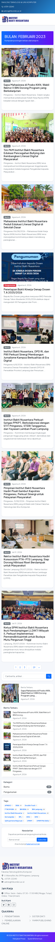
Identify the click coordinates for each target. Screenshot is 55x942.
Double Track (31, 805)
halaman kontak (33, 844)
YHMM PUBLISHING (41, 920)
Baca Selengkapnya (13, 106)
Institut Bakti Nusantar (14, 813)
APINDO (8, 805)
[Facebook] (9, 905)
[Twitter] (4, 905)
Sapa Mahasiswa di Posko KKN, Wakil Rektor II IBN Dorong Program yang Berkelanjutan (26, 87)
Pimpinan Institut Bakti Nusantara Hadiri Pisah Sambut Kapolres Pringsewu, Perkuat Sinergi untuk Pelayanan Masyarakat (24, 492)
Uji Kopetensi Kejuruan (14, 821)
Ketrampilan (10, 817)
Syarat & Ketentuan (35, 939)
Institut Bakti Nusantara (38, 813)
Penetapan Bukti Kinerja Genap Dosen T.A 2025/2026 (27, 291)
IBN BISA (24, 809)
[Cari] (48, 676)
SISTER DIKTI (38, 916)
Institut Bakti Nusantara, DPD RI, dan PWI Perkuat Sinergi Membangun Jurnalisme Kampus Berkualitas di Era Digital (26, 356)
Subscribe (42, 839)
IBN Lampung (38, 809)
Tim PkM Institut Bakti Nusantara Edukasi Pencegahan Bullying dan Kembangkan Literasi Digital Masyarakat (24, 154)
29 (34, 667)
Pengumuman (10, 285)
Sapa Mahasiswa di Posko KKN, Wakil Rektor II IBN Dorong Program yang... (36, 693)
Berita (7, 81)
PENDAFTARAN (12, 916)
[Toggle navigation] (50, 19)
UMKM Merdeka (43, 821)
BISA (18, 805)
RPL (21, 817)
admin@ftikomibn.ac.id (12, 11)
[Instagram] (14, 905)
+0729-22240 (9, 7)
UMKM (30, 821)
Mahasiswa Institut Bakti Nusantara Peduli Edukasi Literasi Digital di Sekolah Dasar (25, 224)
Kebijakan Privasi (19, 939)
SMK (37, 817)
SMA (28, 817)
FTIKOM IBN (10, 809)
